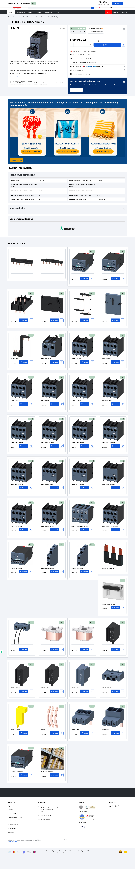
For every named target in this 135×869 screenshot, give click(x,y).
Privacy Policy (50, 851)
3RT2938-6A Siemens (46, 729)
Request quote (76, 90)
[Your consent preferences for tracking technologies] (1, 651)
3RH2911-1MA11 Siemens (108, 484)
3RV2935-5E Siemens (107, 729)
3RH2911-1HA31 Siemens (17, 484)
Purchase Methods (13, 821)
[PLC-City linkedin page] (115, 805)
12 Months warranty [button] (78, 70)
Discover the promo (16, 160)
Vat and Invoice (12, 813)
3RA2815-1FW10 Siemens (108, 275)
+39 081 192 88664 (46, 815)
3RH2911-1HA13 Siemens (47, 442)
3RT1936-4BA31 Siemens (108, 568)
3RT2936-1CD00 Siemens (47, 688)
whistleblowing (67, 852)
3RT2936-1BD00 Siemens (108, 646)
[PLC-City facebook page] (113, 805)
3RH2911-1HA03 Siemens (77, 400)
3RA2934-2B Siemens (107, 317)
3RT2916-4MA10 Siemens (108, 604)
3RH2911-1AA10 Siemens (47, 358)
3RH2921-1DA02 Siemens (47, 568)
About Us (10, 809)
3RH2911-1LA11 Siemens (47, 484)
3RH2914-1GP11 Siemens (17, 568)
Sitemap (71, 851)
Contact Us (11, 832)
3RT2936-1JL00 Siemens (77, 688)
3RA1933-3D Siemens (16, 275)
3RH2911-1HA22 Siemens (108, 442)
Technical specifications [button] (22, 175)
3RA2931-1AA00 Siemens (17, 317)
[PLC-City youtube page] (118, 805)
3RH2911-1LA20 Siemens (77, 484)
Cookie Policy (79, 851)
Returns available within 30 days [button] (81, 74)
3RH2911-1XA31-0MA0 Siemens (110, 526)
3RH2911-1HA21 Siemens (77, 442)
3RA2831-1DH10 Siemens (17, 771)
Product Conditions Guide (15, 817)
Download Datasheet (15, 77)
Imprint (75, 852)
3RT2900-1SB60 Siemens (47, 771)
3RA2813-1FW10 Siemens (77, 275)
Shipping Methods (13, 806)
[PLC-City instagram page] (110, 805)
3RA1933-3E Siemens (46, 275)
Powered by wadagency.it (13, 841)
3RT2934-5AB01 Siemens (47, 646)
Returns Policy (12, 828)
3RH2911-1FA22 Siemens (77, 358)
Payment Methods (13, 824)
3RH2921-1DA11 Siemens (77, 568)
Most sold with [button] (17, 208)
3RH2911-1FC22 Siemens (17, 400)
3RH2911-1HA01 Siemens (47, 400)
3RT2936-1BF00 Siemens (17, 688)
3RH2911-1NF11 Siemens (47, 526)
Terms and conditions (62, 851)
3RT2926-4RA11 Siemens (17, 646)
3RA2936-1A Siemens (16, 358)
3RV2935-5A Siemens (76, 729)
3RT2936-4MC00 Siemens (17, 729)
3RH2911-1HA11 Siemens (17, 442)
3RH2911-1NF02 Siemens (17, 526)
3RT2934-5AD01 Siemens (77, 646)
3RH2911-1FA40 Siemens (108, 358)
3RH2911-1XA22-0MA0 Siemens (79, 526)
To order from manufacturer (95, 31)
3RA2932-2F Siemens (46, 317)
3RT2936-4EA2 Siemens (108, 688)
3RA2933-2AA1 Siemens (77, 317)
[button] (124, 30)
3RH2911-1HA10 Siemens (108, 400)
